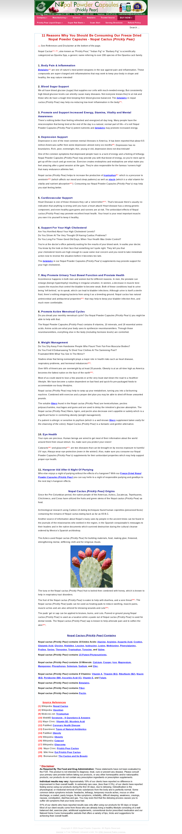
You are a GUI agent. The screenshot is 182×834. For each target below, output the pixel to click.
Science (77, 18)
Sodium (82, 666)
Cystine (138, 642)
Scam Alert (95, 23)
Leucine (79, 646)
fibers (112, 420)
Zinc (95, 666)
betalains (122, 98)
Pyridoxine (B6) (52, 678)
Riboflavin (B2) (127, 674)
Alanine (101, 642)
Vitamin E (88, 678)
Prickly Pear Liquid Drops (49, 23)
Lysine (101, 646)
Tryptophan (74, 649)
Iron (114, 662)
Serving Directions (114, 23)
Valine (101, 649)
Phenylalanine (128, 646)
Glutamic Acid (45, 646)
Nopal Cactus (60, 706)
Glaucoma (60, 744)
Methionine (113, 646)
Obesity (57, 733)
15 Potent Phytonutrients (93, 655)
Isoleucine (91, 646)
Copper (107, 662)
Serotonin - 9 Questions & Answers (71, 718)
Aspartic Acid (125, 642)
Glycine (59, 646)
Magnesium (124, 662)
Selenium (72, 666)
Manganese (44, 666)
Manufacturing (60, 18)
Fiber (82, 688)
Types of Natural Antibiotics (71, 729)
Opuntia (57, 710)
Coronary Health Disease (66, 725)
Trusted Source (108, 18)
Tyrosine (87, 649)
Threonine (61, 649)
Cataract (59, 741)
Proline (42, 649)
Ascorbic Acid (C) (72, 678)
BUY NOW (126, 18)
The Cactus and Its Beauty (73, 756)
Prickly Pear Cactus (68, 748)
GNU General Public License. (112, 832)
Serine (50, 649)
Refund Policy (134, 23)
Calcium (97, 662)
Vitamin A (97, 674)
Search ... (135, 27)
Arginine (111, 642)
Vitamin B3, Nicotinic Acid (70, 721)
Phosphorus (59, 666)
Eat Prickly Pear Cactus (68, 752)
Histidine (69, 646)
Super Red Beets (76, 23)
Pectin (82, 693)
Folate (102, 678)
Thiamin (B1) (111, 674)
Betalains (91, 18)
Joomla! (59, 832)
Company (42, 18)
